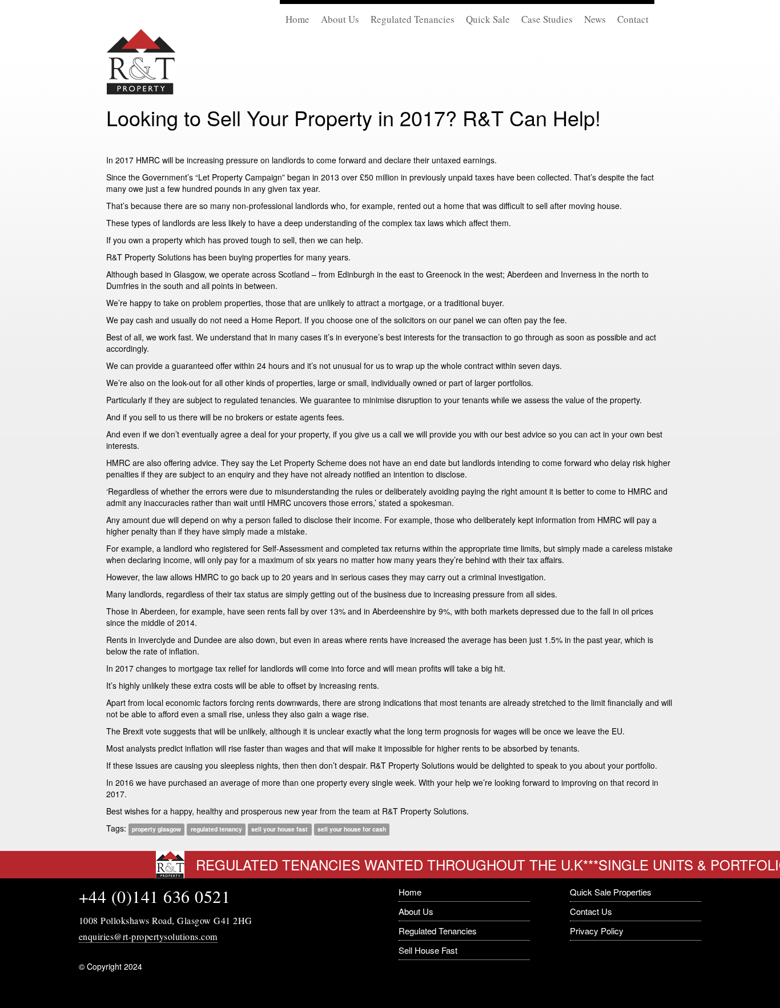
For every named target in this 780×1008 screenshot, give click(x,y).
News (595, 19)
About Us (340, 19)
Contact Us (591, 911)
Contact (633, 19)
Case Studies (547, 19)
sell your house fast (279, 829)
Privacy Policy (597, 931)
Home (297, 19)
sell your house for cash (351, 829)
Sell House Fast (428, 950)
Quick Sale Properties (611, 892)
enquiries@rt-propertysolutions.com (148, 936)
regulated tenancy (216, 829)
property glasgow (156, 829)
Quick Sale (488, 19)
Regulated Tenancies (413, 19)
